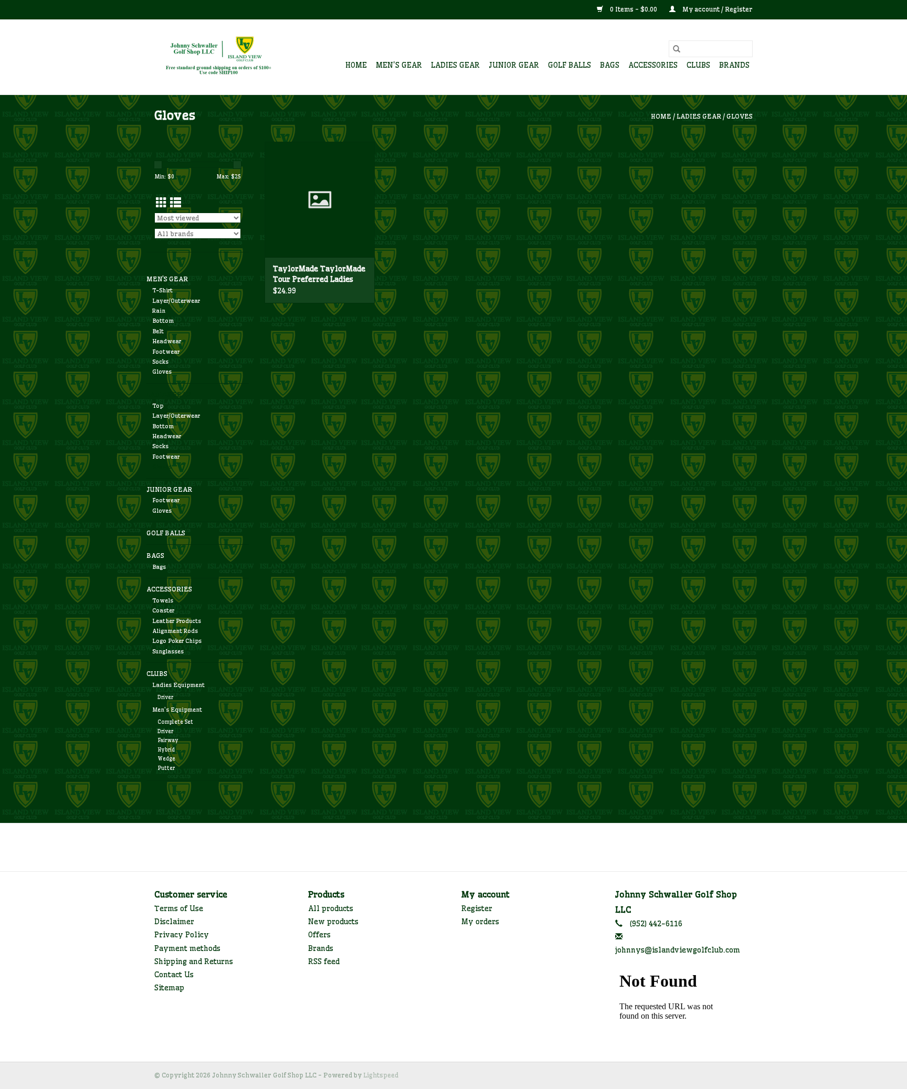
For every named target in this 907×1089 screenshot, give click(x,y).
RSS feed (324, 961)
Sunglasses (168, 651)
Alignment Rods (175, 631)
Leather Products (176, 621)
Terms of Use (178, 908)
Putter (166, 768)
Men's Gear (399, 65)
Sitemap (169, 987)
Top (157, 405)
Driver (165, 697)
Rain (158, 310)
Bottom (163, 320)
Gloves (739, 116)
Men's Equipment (177, 709)
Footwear (166, 351)
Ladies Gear (455, 65)
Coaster (163, 610)
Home (356, 65)
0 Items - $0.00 (633, 9)
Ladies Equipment (178, 685)
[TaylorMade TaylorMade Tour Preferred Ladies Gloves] (320, 199)
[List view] (175, 203)
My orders (480, 921)
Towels (162, 600)
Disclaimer (174, 921)
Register (476, 908)
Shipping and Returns (193, 961)
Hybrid (166, 749)
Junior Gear (514, 65)
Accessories (653, 65)
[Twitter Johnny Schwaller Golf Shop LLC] (453, 847)
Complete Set (175, 721)
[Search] (676, 48)
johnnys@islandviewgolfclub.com (677, 950)
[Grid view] (161, 203)
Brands (734, 65)
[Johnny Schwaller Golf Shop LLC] (218, 57)
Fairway (167, 740)
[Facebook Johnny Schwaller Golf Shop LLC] (434, 847)
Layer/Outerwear (176, 300)
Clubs (698, 65)
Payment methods (187, 948)
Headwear (166, 341)
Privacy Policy (181, 934)
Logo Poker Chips (177, 640)
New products (333, 921)
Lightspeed (380, 1075)
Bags (609, 65)
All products (330, 908)
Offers (319, 934)
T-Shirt (162, 290)
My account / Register (717, 9)
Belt (158, 331)
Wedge (166, 758)
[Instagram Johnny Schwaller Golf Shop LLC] (472, 847)
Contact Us (174, 974)
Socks (160, 361)
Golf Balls (569, 65)
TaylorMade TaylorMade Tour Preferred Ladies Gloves (319, 274)
